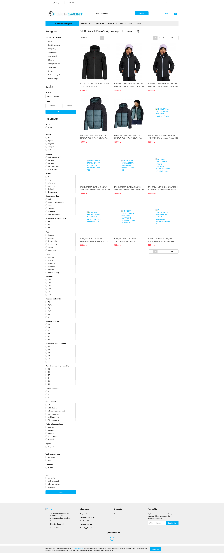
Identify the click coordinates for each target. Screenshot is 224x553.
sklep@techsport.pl (56, 524)
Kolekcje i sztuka (54, 64)
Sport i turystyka (54, 45)
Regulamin (84, 514)
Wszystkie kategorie (63, 24)
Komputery (52, 49)
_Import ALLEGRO (53, 37)
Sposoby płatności (86, 528)
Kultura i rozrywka (54, 75)
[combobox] (92, 38)
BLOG (138, 24)
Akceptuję (155, 549)
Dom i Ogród (52, 56)
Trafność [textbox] (84, 38)
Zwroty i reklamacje (87, 521)
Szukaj (60, 112)
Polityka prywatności (87, 517)
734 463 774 (54, 528)
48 (172, 38)
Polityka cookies (86, 524)
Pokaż (61, 492)
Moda (50, 41)
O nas (116, 514)
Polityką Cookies (78, 548)
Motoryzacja (52, 52)
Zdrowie (51, 60)
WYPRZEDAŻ (85, 24)
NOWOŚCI (112, 24)
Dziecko (51, 71)
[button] (84, 509)
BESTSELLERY (126, 24)
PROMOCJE (100, 24)
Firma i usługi (53, 78)
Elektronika (52, 67)
